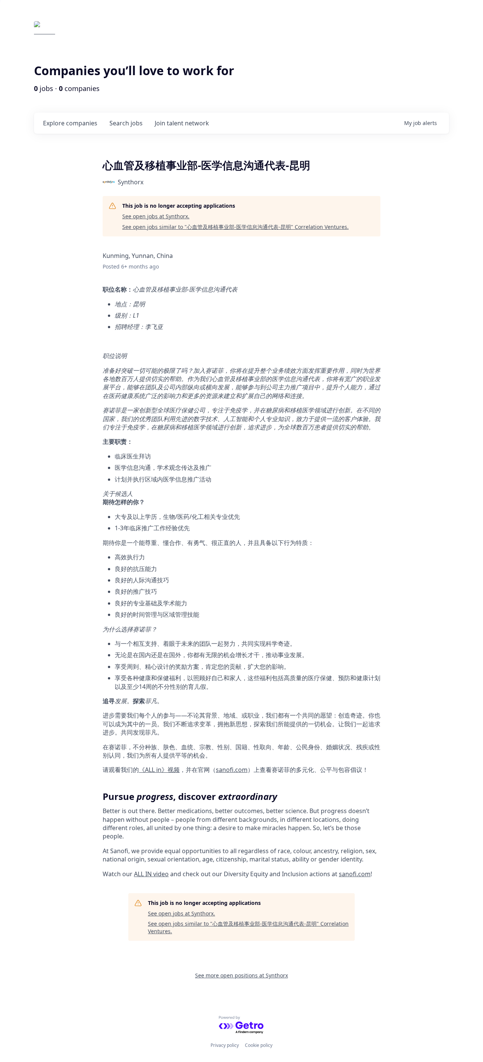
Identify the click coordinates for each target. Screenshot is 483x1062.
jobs (126, 123)
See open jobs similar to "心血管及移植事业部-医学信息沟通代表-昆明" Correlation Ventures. (235, 226)
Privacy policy (225, 1045)
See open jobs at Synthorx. (155, 216)
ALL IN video (151, 874)
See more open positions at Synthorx (241, 975)
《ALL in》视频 (159, 770)
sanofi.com (232, 770)
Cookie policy (258, 1045)
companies (70, 123)
